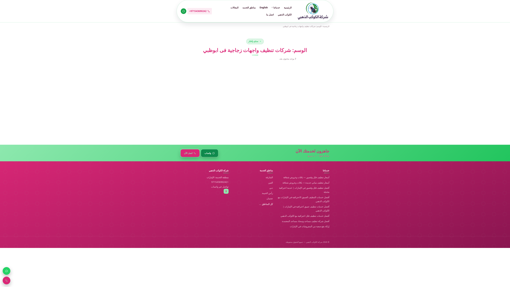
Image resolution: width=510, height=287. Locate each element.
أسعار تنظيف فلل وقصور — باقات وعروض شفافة (306, 177)
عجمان (270, 198)
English (264, 7)
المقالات (235, 7)
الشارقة (269, 177)
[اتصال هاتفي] (6, 280)
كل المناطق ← (266, 204)
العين (270, 182)
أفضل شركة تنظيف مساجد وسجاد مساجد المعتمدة (305, 221)
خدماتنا (276, 7)
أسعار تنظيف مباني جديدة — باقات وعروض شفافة (305, 182)
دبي (271, 187)
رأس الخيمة (267, 193)
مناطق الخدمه (249, 7)
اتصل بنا (270, 14)
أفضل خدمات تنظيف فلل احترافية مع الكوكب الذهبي (304, 215)
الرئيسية (288, 7)
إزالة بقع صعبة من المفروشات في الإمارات (309, 226)
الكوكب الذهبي (285, 14)
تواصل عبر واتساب (220, 186)
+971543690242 (220, 181)
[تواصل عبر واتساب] (183, 11)
